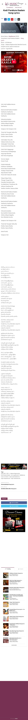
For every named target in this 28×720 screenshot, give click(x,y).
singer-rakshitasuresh (15, 478)
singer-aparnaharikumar (14, 476)
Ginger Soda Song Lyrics (14, 602)
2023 (7, 473)
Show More (14, 645)
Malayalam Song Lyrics (15, 589)
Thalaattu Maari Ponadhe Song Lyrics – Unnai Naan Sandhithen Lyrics (16, 596)
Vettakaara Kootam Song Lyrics (16, 573)
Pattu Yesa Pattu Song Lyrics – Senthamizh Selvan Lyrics (15, 581)
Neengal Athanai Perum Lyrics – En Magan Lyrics (17, 610)
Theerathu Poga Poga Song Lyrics (16, 630)
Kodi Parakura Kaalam (5, 475)
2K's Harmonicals (9, 7)
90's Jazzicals (13, 582)
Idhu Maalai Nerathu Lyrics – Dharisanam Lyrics (15, 639)
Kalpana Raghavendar (15, 473)
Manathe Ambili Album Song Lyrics (16, 587)
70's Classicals (13, 611)
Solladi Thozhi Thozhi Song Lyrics (16, 616)
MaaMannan (12, 36)
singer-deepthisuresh (5, 478)
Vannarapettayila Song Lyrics (7, 484)
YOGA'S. (16, 718)
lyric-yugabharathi (15, 475)
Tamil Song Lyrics (18, 7)
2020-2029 (3, 473)
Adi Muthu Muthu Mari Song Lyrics (8, 488)
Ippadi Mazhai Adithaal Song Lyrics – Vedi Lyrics (17, 624)
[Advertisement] (14, 89)
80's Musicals (12, 598)
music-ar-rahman (5, 476)
